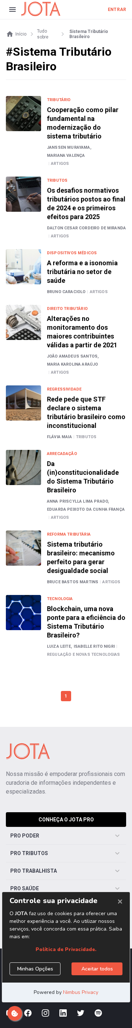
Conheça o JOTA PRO (66, 819)
